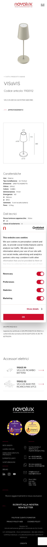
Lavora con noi (8, 449)
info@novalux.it (34, 472)
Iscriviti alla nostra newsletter (25, 506)
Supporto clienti (9, 458)
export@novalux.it (35, 474)
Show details (33, 309)
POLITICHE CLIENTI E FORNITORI (23, 518)
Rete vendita (7, 445)
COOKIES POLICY (33, 522)
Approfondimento (15, 110)
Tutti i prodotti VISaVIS (15, 77)
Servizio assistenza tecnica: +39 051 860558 (36, 465)
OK (23, 317)
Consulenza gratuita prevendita (11, 454)
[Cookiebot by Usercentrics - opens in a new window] (33, 228)
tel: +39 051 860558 (35, 456)
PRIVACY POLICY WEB (15, 522)
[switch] (40, 282)
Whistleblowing (9, 462)
